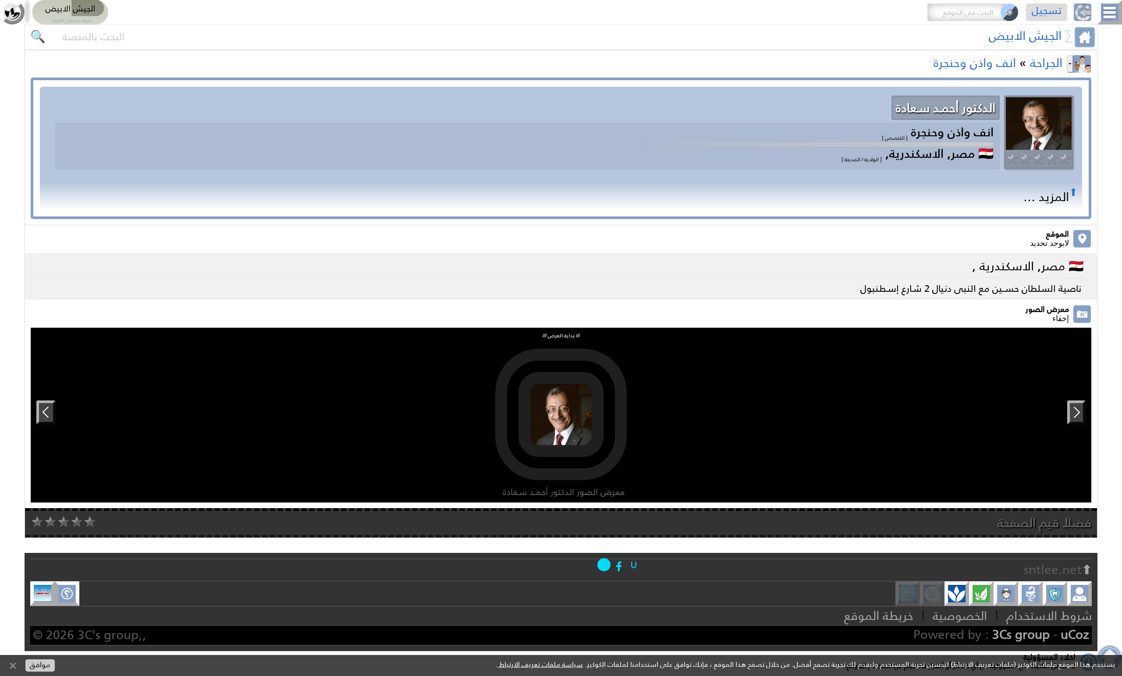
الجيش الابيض (1025, 35)
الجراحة (1046, 62)
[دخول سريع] (633, 564)
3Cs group (1021, 634)
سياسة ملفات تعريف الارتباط (540, 664)
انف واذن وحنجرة (975, 62)
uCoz (1075, 634)
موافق (40, 664)
